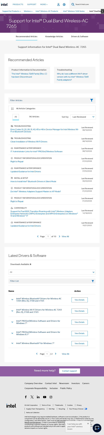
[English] (64, 4)
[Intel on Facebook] (26, 397)
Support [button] (31, 4)
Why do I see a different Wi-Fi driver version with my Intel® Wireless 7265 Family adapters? (73, 76)
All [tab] (16, 117)
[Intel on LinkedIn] (38, 397)
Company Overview (33, 383)
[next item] (102, 11)
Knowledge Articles (54, 36)
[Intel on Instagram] (51, 397)
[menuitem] (27, 11)
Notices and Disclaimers (33, 422)
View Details (79, 300)
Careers (85, 383)
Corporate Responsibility (36, 388)
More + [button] (44, 4)
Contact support (69, 371)
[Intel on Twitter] (32, 397)
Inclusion (54, 388)
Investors (76, 383)
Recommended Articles (26, 36)
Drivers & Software (79, 36)
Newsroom (64, 383)
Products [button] (18, 4)
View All (65, 236)
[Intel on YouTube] (44, 397)
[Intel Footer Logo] (11, 405)
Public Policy (66, 388)
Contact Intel (51, 383)
